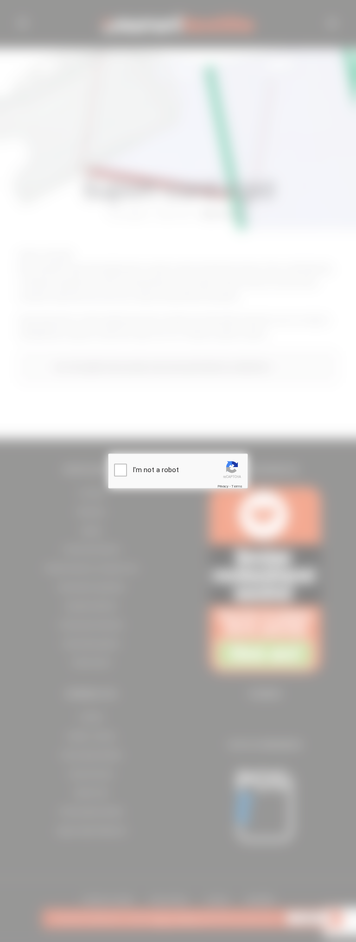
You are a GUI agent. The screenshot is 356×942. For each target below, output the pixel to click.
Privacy (223, 486)
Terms (236, 486)
